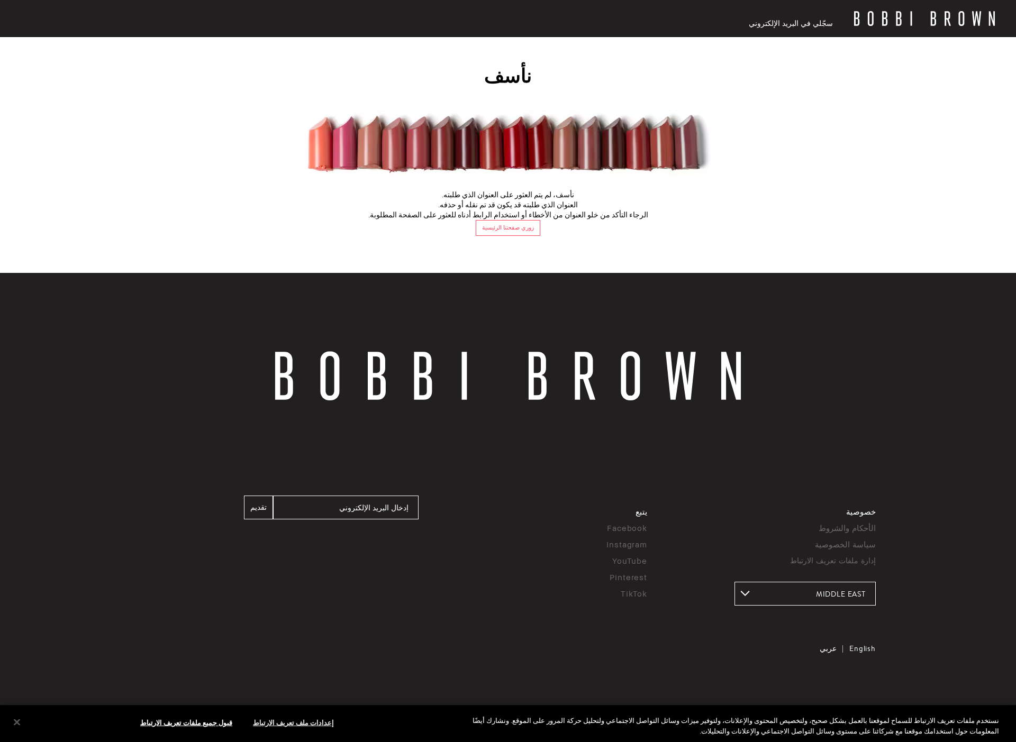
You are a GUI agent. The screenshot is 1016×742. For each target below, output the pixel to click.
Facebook (627, 528)
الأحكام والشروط (847, 528)
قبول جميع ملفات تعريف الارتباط (186, 722)
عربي (828, 648)
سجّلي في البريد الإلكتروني (791, 23)
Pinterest (628, 577)
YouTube (629, 560)
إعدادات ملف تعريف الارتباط (293, 722)
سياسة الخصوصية (845, 544)
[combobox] (805, 594)
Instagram (626, 544)
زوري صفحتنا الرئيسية (508, 228)
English (862, 648)
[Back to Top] (983, 568)
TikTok (634, 593)
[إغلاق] (17, 722)
